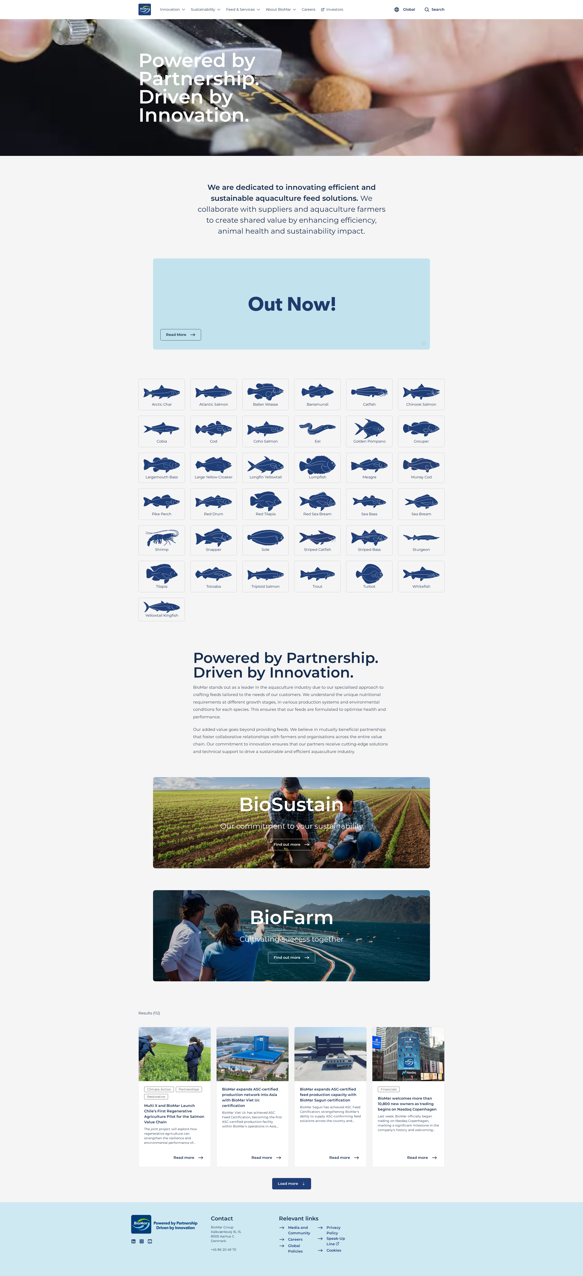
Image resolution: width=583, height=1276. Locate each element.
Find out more (287, 844)
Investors (334, 9)
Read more (184, 1157)
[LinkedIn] (133, 1241)
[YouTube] (150, 1241)
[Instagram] (141, 1241)
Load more (288, 1183)
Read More (176, 335)
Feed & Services (240, 9)
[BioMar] (144, 9)
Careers (308, 9)
